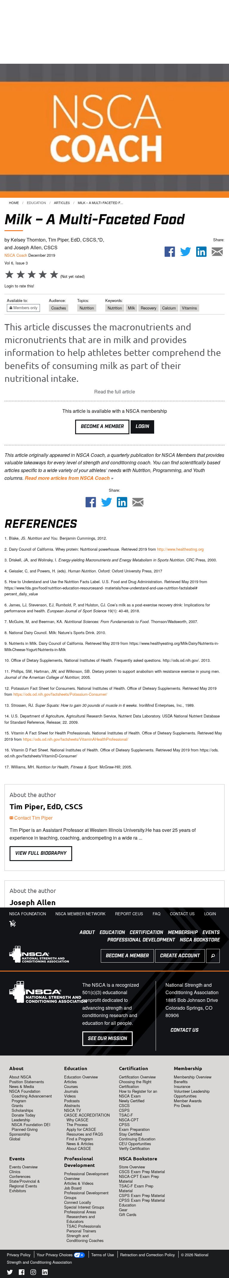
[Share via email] (217, 252)
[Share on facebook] (170, 252)
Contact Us (185, 1030)
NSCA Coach (15, 255)
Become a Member (102, 427)
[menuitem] (85, 933)
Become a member (127, 956)
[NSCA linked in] (45, 1273)
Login (142, 427)
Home (14, 202)
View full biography (40, 853)
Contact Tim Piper (32, 817)
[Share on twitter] (185, 252)
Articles (62, 202)
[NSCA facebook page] (21, 1273)
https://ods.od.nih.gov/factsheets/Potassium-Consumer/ (60, 694)
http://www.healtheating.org (180, 549)
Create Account (180, 956)
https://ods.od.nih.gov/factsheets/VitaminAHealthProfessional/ (75, 739)
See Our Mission (107, 1039)
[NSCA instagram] (33, 1273)
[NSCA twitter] (10, 1273)
